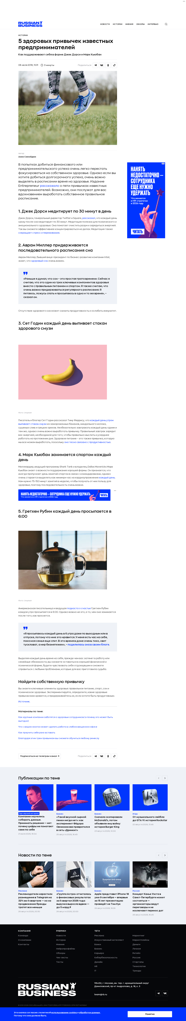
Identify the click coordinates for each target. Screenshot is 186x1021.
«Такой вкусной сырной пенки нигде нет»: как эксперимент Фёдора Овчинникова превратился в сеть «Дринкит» (73, 823)
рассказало (49, 185)
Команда (23, 936)
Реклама (99, 936)
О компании (24, 940)
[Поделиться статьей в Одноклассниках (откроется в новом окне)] (108, 65)
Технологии (139, 966)
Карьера (99, 953)
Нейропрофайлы (65, 949)
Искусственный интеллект (109, 940)
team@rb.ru (100, 995)
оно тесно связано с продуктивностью (87, 442)
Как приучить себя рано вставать (36, 733)
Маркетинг (138, 936)
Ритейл (136, 953)
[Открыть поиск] (166, 24)
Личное (136, 949)
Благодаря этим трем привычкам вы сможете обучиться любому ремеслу (58, 738)
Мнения (129, 24)
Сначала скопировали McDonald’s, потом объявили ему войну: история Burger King (108, 822)
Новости (105, 24)
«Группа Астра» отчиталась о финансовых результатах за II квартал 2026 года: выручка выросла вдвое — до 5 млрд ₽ (73, 900)
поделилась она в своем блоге (88, 644)
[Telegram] (158, 993)
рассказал (88, 218)
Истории (117, 24)
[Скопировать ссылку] (114, 65)
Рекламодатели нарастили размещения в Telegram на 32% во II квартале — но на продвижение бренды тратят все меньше (35, 900)
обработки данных (89, 1013)
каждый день (107, 477)
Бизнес (98, 949)
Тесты (59, 962)
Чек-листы (62, 958)
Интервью (153, 24)
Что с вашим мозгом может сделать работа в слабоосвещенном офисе (57, 727)
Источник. (24, 701)
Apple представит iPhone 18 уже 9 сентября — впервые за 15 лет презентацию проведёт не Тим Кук (112, 899)
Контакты (23, 944)
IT (95, 971)
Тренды (136, 971)
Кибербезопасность (105, 958)
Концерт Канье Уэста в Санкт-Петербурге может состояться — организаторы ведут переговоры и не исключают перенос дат (149, 902)
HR (95, 966)
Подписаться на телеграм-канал (38, 756)
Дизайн (98, 962)
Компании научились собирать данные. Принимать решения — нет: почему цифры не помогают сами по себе (35, 823)
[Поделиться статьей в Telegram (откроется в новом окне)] (95, 65)
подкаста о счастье (79, 608)
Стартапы (138, 962)
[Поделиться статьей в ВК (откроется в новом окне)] (101, 65)
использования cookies (64, 1013)
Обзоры (140, 24)
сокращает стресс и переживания (38, 233)
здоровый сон (39, 261)
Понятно (150, 1014)
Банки (97, 944)
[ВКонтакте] (165, 993)
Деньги (136, 944)
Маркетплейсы (140, 940)
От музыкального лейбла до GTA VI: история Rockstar (150, 818)
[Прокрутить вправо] (165, 778)
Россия (136, 958)
